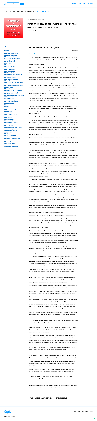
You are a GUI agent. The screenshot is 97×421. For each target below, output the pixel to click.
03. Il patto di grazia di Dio (10, 55)
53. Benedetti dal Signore (10, 135)
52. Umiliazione (8, 133)
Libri (79, 3)
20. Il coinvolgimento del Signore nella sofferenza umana (18, 82)
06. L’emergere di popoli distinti (12, 60)
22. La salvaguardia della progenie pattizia (15, 85)
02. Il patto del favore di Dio (11, 53)
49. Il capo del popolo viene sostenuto (13, 128)
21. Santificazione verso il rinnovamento (14, 84)
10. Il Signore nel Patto (9, 66)
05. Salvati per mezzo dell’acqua (12, 58)
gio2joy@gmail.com (8, 413)
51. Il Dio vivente (8, 132)
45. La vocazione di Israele (11, 122)
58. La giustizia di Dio (9, 143)
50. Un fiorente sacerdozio (10, 130)
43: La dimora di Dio (9, 119)
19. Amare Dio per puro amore (11, 80)
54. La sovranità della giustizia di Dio (13, 136)
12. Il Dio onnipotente (9, 69)
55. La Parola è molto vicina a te (12, 138)
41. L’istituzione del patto (10, 116)
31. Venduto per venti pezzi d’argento (13, 100)
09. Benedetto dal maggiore (11, 64)
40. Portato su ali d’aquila (10, 114)
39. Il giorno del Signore (10, 112)
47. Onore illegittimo (9, 125)
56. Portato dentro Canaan (10, 140)
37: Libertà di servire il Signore (12, 109)
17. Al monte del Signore (10, 77)
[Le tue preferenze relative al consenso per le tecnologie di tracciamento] (94, 418)
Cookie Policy (85, 411)
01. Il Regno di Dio (8, 52)
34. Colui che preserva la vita (11, 104)
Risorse (90, 3)
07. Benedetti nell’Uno (9, 61)
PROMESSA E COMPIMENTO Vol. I (26, 11)
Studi (84, 3)
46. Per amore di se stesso (10, 124)
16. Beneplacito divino (9, 76)
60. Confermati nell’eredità (11, 146)
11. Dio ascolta (7, 68)
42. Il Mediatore (8, 117)
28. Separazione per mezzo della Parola (14, 95)
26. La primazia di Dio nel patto (12, 92)
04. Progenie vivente (9, 56)
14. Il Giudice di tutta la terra (11, 72)
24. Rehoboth (7, 88)
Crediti (91, 411)
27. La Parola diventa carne (11, 93)
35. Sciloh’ (6, 106)
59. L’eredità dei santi (9, 145)
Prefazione (6, 50)
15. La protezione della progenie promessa (15, 74)
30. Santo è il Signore (9, 98)
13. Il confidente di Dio (9, 71)
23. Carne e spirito (8, 87)
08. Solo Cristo (7, 63)
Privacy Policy (76, 411)
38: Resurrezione (8, 111)
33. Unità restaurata (9, 103)
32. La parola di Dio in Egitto (11, 101)
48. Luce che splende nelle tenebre (13, 127)
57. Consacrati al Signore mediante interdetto (15, 141)
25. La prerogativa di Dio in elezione (13, 90)
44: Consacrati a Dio (9, 120)
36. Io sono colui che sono (10, 108)
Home (74, 3)
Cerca (22, 3)
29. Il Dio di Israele (8, 96)
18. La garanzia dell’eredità (11, 79)
